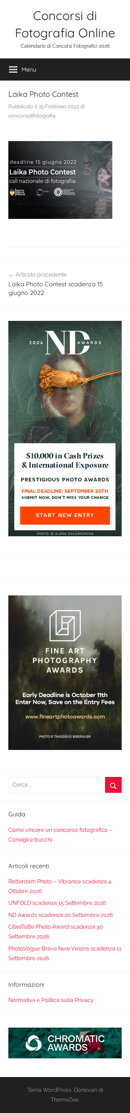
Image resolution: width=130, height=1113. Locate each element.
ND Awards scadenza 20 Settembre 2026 (60, 915)
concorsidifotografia (31, 116)
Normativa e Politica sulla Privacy (51, 1000)
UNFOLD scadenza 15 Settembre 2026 (57, 903)
